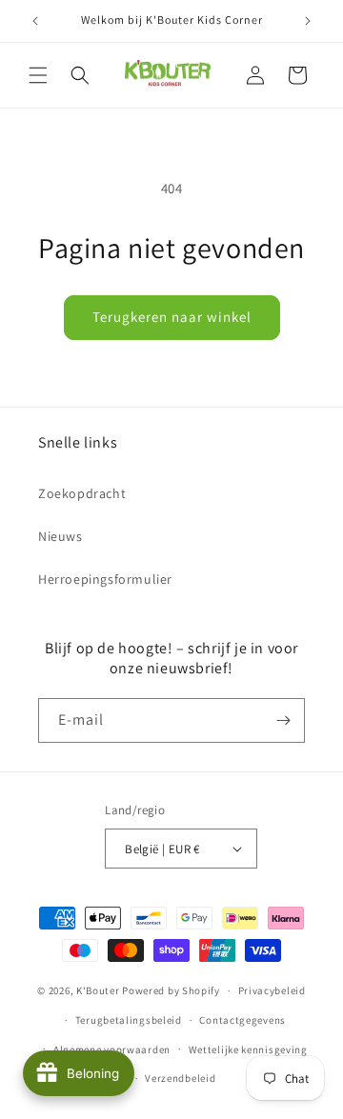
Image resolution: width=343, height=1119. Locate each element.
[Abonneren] (283, 720)
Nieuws (60, 536)
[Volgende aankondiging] (308, 21)
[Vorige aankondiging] (35, 21)
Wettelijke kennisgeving (248, 1049)
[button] (38, 75)
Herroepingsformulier (105, 579)
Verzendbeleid (180, 1078)
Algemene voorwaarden (112, 1049)
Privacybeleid (272, 990)
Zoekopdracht (82, 493)
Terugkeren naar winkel (172, 317)
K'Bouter (98, 990)
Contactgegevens (242, 1020)
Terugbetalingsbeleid (128, 1020)
